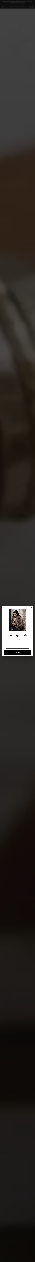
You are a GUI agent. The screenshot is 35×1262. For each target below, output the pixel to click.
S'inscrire (17, 652)
